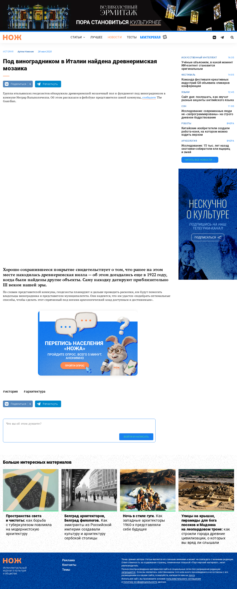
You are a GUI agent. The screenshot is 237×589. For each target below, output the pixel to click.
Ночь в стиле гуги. (144, 522)
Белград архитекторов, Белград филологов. (88, 527)
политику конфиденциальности (140, 582)
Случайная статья (165, 37)
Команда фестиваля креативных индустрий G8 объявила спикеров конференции (205, 83)
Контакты (69, 565)
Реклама (68, 560)
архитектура (35, 391)
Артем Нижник (26, 51)
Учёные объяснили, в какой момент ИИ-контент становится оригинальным (207, 66)
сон (183, 106)
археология (189, 141)
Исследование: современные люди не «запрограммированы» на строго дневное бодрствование (207, 114)
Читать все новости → (199, 159)
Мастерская (150, 37)
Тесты (132, 37)
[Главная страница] (12, 37)
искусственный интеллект (199, 57)
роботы (186, 123)
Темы (66, 569)
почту (192, 575)
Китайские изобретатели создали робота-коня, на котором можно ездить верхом (205, 131)
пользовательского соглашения (183, 579)
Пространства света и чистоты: (29, 525)
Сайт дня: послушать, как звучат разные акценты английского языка (207, 98)
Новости (115, 37)
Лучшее (96, 37)
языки (185, 92)
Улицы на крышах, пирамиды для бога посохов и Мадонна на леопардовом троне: (205, 529)
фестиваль (188, 74)
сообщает (149, 97)
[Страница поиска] (232, 37)
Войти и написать (136, 436)
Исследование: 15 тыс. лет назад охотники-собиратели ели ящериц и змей (205, 149)
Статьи (76, 37)
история (8, 51)
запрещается (128, 572)
